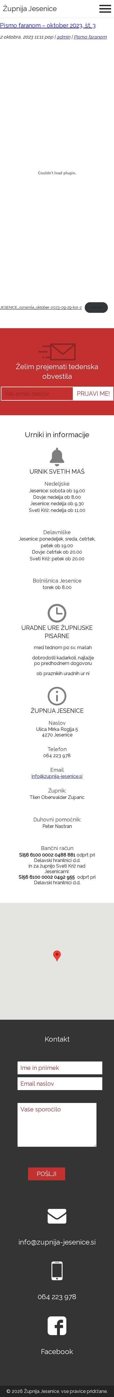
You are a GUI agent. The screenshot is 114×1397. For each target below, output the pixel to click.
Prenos (96, 307)
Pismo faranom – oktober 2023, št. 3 (48, 25)
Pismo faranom (90, 37)
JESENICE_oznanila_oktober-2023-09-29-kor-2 (41, 307)
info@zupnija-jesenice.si (57, 776)
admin (63, 37)
